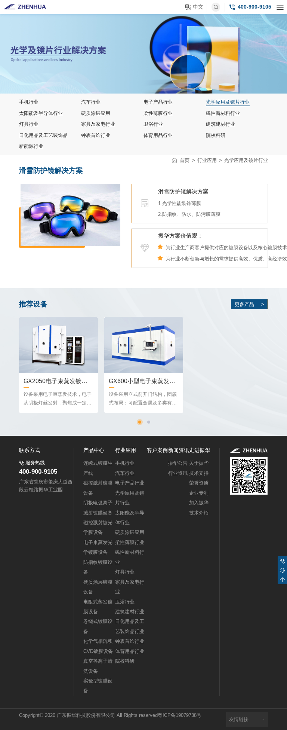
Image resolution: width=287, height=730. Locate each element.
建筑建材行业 (129, 611)
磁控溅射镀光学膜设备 (97, 527)
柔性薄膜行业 (129, 542)
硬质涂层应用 (129, 532)
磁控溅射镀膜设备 (97, 487)
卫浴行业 (125, 602)
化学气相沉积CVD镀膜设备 (98, 646)
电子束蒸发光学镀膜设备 (97, 547)
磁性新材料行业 (129, 557)
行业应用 (207, 160)
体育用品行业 (129, 651)
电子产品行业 (129, 483)
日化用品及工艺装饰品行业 (129, 626)
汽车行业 (125, 473)
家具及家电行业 (129, 587)
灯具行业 (125, 572)
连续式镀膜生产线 (97, 468)
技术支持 (199, 473)
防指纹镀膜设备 (97, 567)
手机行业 (125, 463)
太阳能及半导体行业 (129, 517)
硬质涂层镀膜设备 (97, 587)
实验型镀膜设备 (97, 685)
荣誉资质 (199, 483)
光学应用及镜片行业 (246, 160)
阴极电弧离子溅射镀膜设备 (97, 507)
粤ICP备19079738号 (179, 715)
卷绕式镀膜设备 (97, 626)
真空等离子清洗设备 (97, 666)
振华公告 (178, 463)
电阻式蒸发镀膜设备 (97, 606)
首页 (184, 160)
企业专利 (199, 493)
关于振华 (199, 463)
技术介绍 (199, 513)
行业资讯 (178, 473)
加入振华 (199, 502)
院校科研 (125, 661)
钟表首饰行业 (129, 641)
